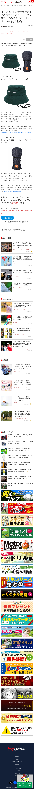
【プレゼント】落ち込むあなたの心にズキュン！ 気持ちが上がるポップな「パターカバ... (19, 449)
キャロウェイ (11, 31)
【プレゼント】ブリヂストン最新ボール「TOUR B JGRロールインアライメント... (20, 442)
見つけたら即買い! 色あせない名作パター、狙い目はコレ (20, 484)
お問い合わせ (17, 773)
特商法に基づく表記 (17, 768)
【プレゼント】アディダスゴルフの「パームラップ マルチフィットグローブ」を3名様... (20, 456)
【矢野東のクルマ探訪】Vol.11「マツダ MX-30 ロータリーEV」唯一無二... (20, 436)
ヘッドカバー (10, 33)
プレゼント (3, 33)
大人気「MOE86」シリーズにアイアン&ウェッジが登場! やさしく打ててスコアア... (20, 463)
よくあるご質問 (17, 770)
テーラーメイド (18, 31)
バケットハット (25, 31)
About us (17, 756)
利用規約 (17, 759)
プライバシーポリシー (17, 761)
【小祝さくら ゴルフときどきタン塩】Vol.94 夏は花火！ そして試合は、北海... (20, 477)
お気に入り (29, 39)
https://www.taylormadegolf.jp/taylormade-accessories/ (16, 132)
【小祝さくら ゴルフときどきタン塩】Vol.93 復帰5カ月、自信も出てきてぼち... (20, 470)
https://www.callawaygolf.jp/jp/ (12, 191)
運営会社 (17, 764)
